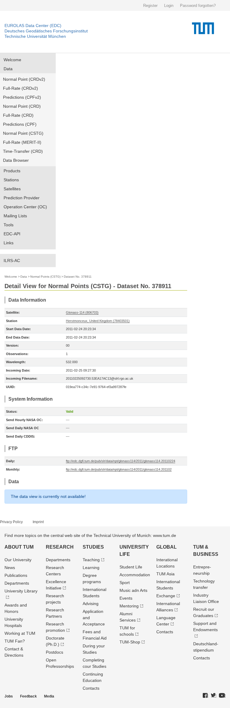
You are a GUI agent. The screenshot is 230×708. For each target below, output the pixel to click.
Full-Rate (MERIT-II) (22, 142)
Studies (93, 547)
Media (49, 696)
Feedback (28, 696)
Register (150, 5)
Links (8, 242)
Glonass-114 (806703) (82, 312)
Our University (17, 559)
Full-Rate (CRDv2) (20, 88)
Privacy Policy (11, 522)
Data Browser (16, 160)
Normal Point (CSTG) (23, 133)
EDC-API (12, 233)
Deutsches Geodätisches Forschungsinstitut (46, 31)
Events (125, 598)
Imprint (38, 522)
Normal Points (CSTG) (45, 276)
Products (12, 170)
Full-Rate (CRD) (18, 115)
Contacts (91, 688)
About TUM (19, 547)
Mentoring (129, 606)
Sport (124, 582)
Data (8, 68)
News (9, 567)
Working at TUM (19, 633)
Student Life (130, 567)
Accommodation (134, 574)
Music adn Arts (133, 590)
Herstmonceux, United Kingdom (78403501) (98, 321)
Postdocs (54, 652)
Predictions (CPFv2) (22, 97)
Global (166, 547)
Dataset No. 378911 (78, 276)
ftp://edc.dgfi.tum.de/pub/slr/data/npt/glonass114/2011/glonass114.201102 (119, 469)
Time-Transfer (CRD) (23, 151)
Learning (91, 567)
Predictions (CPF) (20, 124)
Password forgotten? (198, 5)
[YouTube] (222, 695)
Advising (91, 603)
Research (60, 547)
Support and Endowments (205, 626)
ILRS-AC (12, 260)
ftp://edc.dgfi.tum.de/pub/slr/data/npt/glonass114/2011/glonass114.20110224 (120, 461)
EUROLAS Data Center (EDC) (32, 25)
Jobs (8, 696)
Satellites (12, 188)
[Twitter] (213, 695)
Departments (16, 583)
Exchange (165, 595)
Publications (15, 575)
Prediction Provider (22, 197)
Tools (8, 224)
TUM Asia (165, 573)
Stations (11, 179)
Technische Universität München (35, 36)
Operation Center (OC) (25, 206)
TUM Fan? (14, 641)
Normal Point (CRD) (22, 106)
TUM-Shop (129, 642)
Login (168, 5)
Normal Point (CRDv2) (24, 79)
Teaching (91, 559)
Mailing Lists (15, 215)
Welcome (12, 59)
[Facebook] (205, 695)
